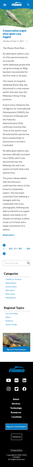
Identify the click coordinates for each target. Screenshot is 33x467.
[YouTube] (9, 381)
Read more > (9, 235)
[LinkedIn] (24, 381)
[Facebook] (24, 389)
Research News (11, 287)
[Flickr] (16, 380)
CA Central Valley (12, 313)
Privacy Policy (16, 450)
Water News (10, 290)
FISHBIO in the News (14, 279)
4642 (28, 249)
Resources (16, 412)
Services (16, 403)
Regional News (11, 283)
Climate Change (11, 324)
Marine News (10, 294)
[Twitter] (16, 389)
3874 (15, 249)
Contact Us (16, 437)
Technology (16, 408)
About (16, 399)
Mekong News (11, 298)
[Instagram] (9, 389)
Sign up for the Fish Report (16, 427)
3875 (20, 249)
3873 (10, 249)
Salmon (8, 317)
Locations (16, 416)
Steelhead (9, 321)
